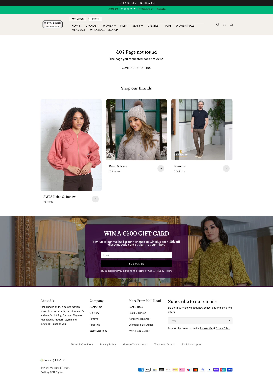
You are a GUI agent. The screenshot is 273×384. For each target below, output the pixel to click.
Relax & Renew (137, 312)
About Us (95, 324)
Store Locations (98, 330)
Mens (95, 19)
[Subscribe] (229, 321)
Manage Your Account (135, 344)
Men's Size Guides (139, 330)
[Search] (218, 24)
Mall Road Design (59, 367)
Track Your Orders (164, 344)
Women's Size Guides (141, 324)
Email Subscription (191, 344)
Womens (78, 19)
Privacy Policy (108, 344)
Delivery (94, 312)
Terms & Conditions (82, 344)
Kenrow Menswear (139, 318)
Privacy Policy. (164, 270)
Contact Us (96, 306)
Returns (94, 318)
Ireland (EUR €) (53, 360)
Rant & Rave (136, 306)
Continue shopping (136, 67)
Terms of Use (145, 270)
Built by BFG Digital (52, 371)
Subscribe (136, 263)
